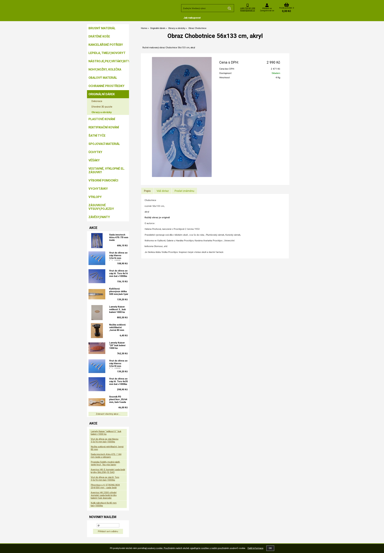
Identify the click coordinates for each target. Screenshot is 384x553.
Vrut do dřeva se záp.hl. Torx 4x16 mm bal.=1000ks (118, 273)
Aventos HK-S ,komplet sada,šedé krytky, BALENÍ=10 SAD (108, 471)
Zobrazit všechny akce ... (108, 414)
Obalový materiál (102, 77)
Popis (147, 190)
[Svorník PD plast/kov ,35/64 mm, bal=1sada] (96, 402)
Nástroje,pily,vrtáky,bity (108, 61)
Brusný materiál (102, 28)
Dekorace (97, 101)
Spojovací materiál (104, 144)
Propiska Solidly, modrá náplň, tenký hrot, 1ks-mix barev (105, 463)
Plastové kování (101, 119)
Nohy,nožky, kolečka (104, 69)
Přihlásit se (267, 8)
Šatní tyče (96, 135)
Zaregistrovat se (267, 10)
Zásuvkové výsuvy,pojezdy (101, 207)
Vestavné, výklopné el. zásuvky (106, 170)
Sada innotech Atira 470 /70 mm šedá (118, 237)
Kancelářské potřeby (105, 44)
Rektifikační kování (103, 127)
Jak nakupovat (192, 17)
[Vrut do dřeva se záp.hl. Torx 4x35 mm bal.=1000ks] (96, 384)
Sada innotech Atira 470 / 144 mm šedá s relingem (106, 455)
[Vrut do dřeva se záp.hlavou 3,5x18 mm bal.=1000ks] (96, 366)
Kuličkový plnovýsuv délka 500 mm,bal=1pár (118, 291)
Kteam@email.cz (247, 10)
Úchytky (95, 152)
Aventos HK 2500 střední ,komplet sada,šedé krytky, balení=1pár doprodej (104, 495)
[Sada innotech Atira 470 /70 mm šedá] (96, 240)
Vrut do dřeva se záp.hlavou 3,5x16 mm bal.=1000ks (118, 255)
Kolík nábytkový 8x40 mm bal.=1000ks (104, 504)
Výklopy (95, 197)
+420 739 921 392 (247, 8)
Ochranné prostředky (106, 86)
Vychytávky (98, 188)
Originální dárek (101, 94)
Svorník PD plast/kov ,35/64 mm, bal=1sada (118, 399)
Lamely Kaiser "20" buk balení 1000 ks (117, 345)
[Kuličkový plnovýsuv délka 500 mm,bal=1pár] (96, 294)
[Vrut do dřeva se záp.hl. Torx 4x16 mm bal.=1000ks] (96, 276)
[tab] (147, 191)
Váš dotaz (163, 190)
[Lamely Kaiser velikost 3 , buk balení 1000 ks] (96, 312)
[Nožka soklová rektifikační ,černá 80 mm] (96, 330)
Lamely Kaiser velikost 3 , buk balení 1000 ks (117, 309)
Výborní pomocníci (103, 180)
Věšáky (94, 160)
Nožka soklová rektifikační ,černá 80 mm (117, 327)
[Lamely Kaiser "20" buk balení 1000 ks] (96, 348)
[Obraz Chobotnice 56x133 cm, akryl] (182, 117)
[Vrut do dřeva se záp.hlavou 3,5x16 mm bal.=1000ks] (96, 258)
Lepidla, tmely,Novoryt (107, 53)
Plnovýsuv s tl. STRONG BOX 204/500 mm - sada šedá (105, 486)
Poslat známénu (184, 190)
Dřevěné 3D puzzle (102, 106)
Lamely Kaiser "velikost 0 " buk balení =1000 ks (106, 432)
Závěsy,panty (99, 217)
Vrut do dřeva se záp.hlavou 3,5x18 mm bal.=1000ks (118, 363)
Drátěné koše (99, 36)
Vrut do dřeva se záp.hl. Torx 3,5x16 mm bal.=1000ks (105, 478)
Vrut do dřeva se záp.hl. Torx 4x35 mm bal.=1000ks (118, 381)
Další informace (255, 548)
